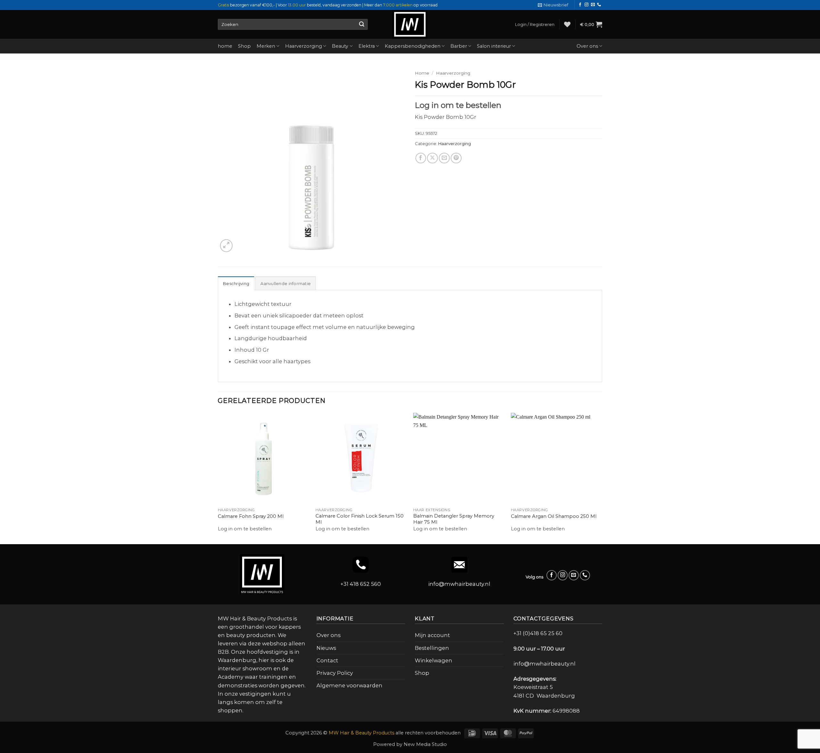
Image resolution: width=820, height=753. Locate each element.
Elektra (366, 46)
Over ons (587, 46)
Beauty (340, 46)
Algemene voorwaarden (349, 685)
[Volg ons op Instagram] (586, 5)
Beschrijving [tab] (236, 283)
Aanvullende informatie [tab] (285, 283)
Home (422, 73)
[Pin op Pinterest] (456, 158)
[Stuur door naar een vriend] (444, 158)
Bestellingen (432, 648)
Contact (327, 660)
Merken (266, 46)
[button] (553, 5)
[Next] (602, 478)
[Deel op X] (432, 158)
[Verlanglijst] (567, 24)
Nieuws (326, 648)
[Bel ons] (599, 5)
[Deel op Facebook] (420, 158)
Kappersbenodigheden (412, 46)
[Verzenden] (361, 24)
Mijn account (432, 635)
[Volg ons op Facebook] (580, 5)
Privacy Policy (334, 673)
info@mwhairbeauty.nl (459, 584)
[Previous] (218, 478)
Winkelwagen (433, 660)
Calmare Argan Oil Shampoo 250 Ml (553, 516)
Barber (458, 46)
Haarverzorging (303, 46)
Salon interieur (494, 46)
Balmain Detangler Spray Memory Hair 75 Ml (453, 519)
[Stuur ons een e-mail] (593, 5)
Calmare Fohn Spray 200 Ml (250, 516)
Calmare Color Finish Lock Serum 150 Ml (360, 519)
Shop (244, 46)
